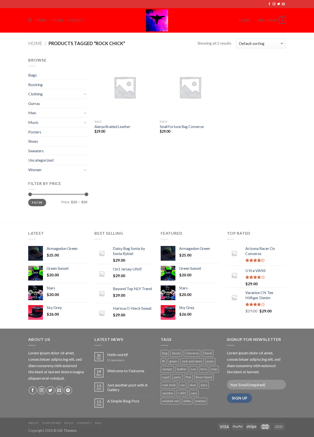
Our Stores (51, 423)
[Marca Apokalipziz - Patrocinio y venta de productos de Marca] (157, 20)
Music (33, 122)
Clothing (35, 93)
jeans (210, 361)
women (200, 401)
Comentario (115, 360)
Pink (188, 377)
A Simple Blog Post (123, 400)
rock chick (169, 385)
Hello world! (117, 354)
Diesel (207, 353)
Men (32, 112)
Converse (192, 353)
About (33, 423)
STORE (57, 20)
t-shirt (182, 393)
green (173, 361)
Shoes (33, 141)
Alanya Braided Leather (112, 127)
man (214, 369)
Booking (35, 84)
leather (182, 369)
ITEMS (40, 20)
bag (164, 353)
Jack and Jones (192, 361)
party (177, 377)
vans (193, 393)
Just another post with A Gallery (127, 387)
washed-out (170, 401)
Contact (84, 423)
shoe (192, 385)
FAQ (98, 423)
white (187, 401)
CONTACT (75, 20)
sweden (167, 393)
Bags (32, 75)
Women (34, 169)
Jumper (167, 369)
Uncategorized (40, 160)
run (182, 385)
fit (163, 361)
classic (176, 353)
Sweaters (36, 150)
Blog (69, 423)
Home (35, 43)
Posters (34, 131)
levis (203, 369)
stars (203, 385)
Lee (193, 369)
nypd (165, 377)
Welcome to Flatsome (125, 370)
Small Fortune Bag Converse (182, 127)
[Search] (30, 20)
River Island (204, 377)
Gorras (34, 103)
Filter (37, 202)
